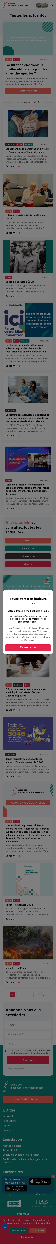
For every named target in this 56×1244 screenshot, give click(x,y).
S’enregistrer (28, 647)
